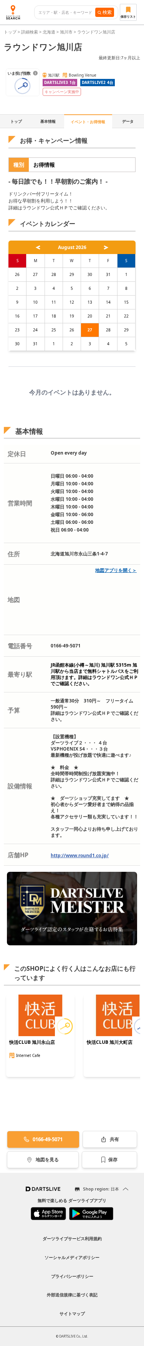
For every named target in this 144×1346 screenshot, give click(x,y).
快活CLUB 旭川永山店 (32, 1042)
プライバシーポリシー (72, 1276)
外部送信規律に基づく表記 (72, 1295)
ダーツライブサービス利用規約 (72, 1238)
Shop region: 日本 (101, 1189)
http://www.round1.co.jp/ (80, 855)
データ (128, 121)
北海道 (49, 32)
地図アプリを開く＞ (116, 570)
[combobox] (67, 12)
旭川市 (66, 32)
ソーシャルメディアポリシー (72, 1257)
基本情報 (48, 121)
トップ (11, 32)
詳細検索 (30, 32)
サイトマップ (72, 1313)
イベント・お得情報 (88, 121)
